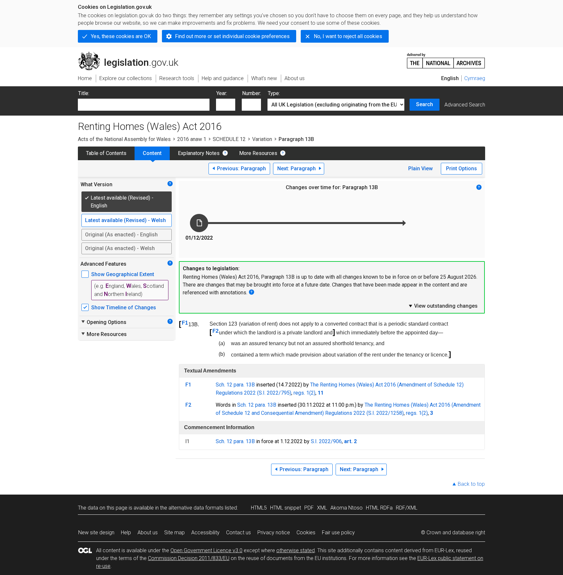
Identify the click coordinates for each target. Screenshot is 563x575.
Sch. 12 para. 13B (235, 385)
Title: (83, 93)
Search (424, 104)
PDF (309, 508)
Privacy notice (273, 532)
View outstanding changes (443, 305)
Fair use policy (338, 532)
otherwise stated (295, 550)
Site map (174, 532)
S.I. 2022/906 (326, 441)
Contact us (238, 532)
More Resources (258, 153)
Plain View (420, 168)
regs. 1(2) (304, 393)
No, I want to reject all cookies (348, 36)
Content (152, 153)
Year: (221, 93)
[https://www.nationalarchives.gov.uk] (446, 58)
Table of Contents (106, 153)
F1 (185, 323)
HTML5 (259, 508)
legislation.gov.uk (132, 54)
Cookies (305, 532)
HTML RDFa (379, 508)
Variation (262, 139)
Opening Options (103, 322)
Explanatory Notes (199, 153)
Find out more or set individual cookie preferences (232, 36)
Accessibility (205, 532)
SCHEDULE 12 (229, 139)
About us (147, 532)
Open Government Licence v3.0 (206, 550)
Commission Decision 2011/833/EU (188, 558)
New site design (96, 532)
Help (126, 532)
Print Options (461, 168)
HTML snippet (285, 508)
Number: (251, 93)
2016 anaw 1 (191, 139)
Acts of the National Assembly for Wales (124, 139)
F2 (215, 331)
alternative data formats (196, 508)
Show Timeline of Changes (123, 307)
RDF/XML (406, 508)
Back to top (471, 484)
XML (322, 508)
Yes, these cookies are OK (121, 36)
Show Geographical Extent (122, 274)
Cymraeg (474, 78)
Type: (274, 93)
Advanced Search (464, 105)
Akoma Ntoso (346, 508)
